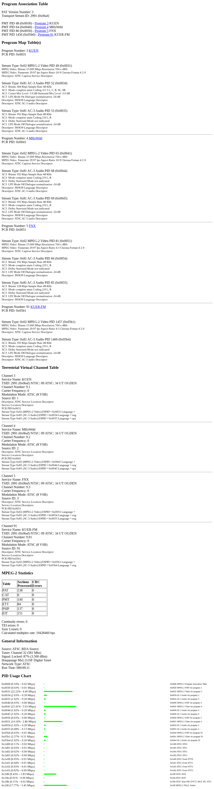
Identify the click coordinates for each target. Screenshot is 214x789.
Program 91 (46, 34)
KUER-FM (38, 307)
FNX (32, 226)
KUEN (33, 50)
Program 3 (41, 23)
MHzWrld (35, 138)
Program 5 (41, 31)
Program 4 (41, 27)
